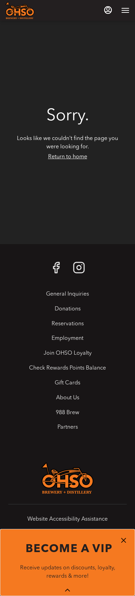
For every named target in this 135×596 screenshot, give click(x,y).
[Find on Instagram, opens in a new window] (79, 270)
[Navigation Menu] (125, 10)
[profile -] (108, 10)
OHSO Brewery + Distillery (67, 478)
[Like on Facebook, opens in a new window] (56, 270)
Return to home (67, 157)
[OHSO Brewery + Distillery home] (37, 10)
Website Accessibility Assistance (67, 519)
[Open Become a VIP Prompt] (67, 590)
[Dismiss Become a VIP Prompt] (123, 540)
